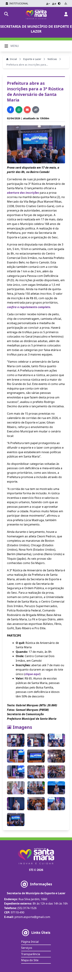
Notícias (52, 59)
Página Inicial (30, 942)
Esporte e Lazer (32, 59)
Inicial (13, 59)
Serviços (26, 948)
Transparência (30, 954)
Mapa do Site (29, 960)
